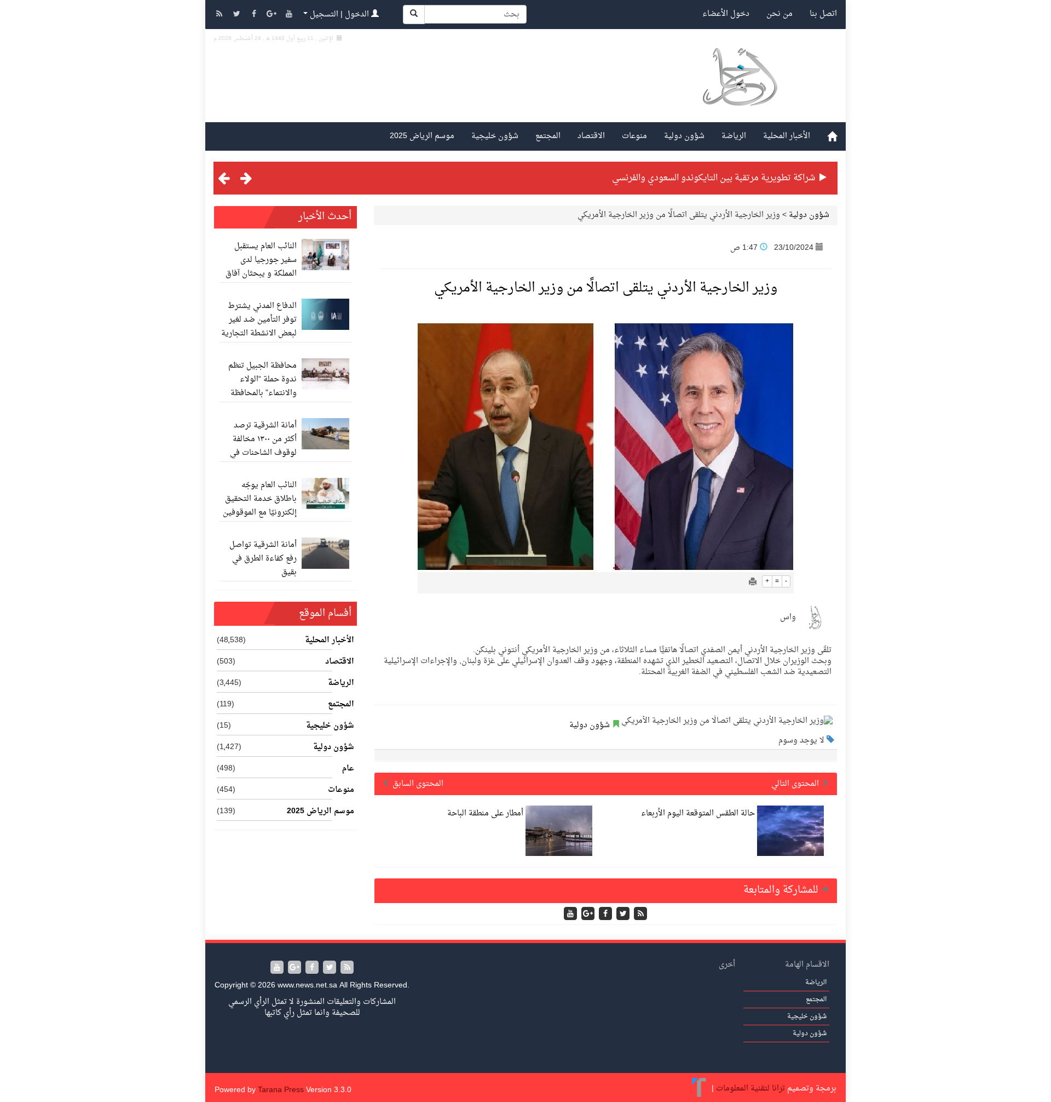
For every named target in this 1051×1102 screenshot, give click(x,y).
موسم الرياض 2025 (422, 136)
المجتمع (548, 136)
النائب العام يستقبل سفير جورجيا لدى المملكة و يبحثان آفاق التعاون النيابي (261, 267)
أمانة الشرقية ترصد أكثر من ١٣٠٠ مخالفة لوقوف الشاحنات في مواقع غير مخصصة (263, 446)
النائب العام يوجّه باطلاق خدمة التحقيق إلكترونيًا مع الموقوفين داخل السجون (260, 506)
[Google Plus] (272, 15)
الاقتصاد (591, 136)
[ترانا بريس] (699, 1088)
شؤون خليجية (494, 136)
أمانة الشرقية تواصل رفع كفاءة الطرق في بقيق (263, 559)
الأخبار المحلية (786, 136)
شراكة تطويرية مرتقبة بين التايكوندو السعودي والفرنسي (713, 178)
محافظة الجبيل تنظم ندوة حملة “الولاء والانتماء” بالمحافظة (262, 379)
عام (348, 768)
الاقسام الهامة (807, 964)
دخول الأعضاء (725, 14)
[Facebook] (255, 15)
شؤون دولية (684, 136)
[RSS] (220, 15)
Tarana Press (281, 1090)
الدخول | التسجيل (339, 14)
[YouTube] (289, 15)
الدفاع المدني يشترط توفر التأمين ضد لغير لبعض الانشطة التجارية (259, 320)
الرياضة (733, 136)
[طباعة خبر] (753, 582)
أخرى (727, 964)
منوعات (634, 136)
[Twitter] (237, 15)
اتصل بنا (823, 14)
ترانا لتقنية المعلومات (750, 1088)
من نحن (779, 14)
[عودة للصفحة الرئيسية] (739, 89)
